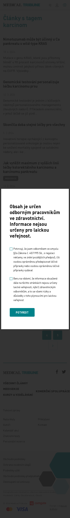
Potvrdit (22, 312)
